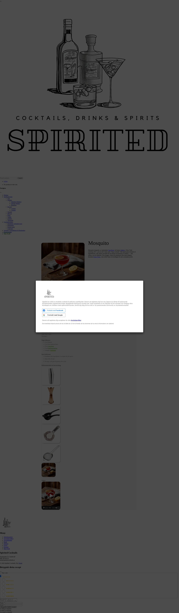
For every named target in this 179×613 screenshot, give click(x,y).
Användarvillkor (76, 320)
